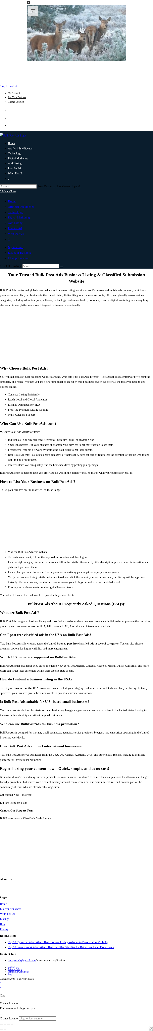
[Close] (1, 1014)
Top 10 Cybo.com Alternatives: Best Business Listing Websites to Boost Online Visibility (58, 942)
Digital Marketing (19, 217)
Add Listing (15, 222)
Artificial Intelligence (21, 206)
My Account (14, 93)
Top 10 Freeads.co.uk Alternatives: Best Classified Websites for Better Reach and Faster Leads (61, 947)
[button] (28, 2)
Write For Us (16, 233)
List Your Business (17, 97)
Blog (2, 924)
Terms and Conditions (18, 971)
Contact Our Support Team (16, 810)
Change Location (16, 101)
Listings (4, 918)
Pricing (4, 929)
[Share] (8, 1024)
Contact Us (13, 967)
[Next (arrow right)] (5, 1029)
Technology (15, 212)
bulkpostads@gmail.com (22, 960)
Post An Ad (15, 228)
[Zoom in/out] (1, 1024)
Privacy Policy (15, 969)
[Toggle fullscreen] (5, 1024)
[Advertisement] (76, 71)
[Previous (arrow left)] (1, 1029)
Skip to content (8, 86)
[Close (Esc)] (12, 1024)
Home (12, 201)
